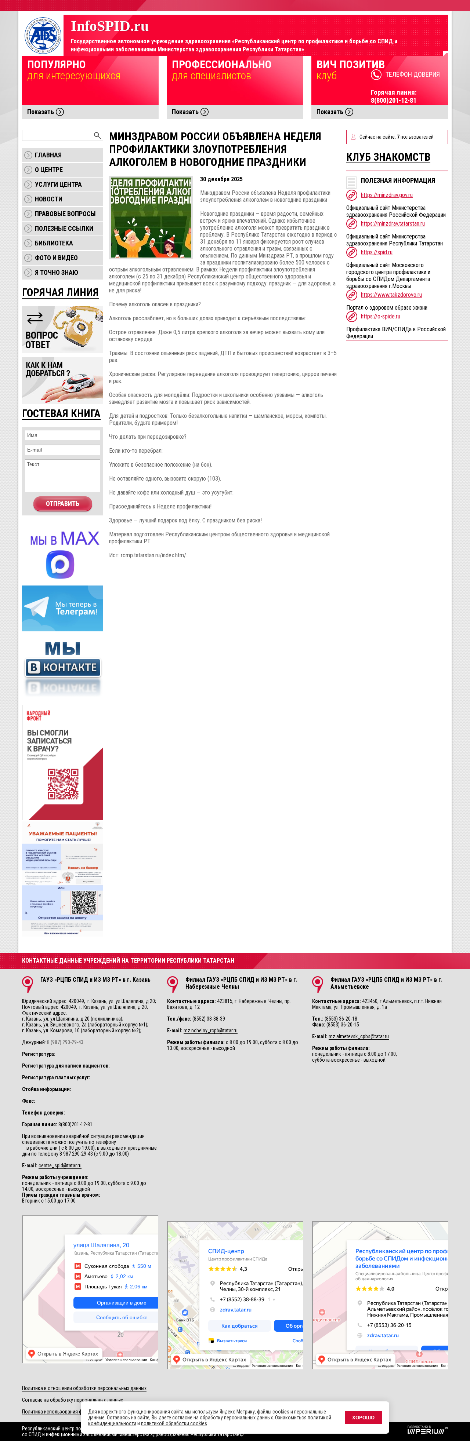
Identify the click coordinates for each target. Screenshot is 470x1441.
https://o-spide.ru (380, 316)
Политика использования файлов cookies (67, 1412)
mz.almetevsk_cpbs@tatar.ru (359, 1036)
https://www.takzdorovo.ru (391, 294)
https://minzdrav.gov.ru (387, 194)
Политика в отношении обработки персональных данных (84, 1388)
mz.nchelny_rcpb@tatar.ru (211, 1030)
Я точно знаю (56, 272)
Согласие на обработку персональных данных (72, 1400)
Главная (48, 155)
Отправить (62, 503)
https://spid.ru (377, 252)
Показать (40, 112)
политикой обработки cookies (174, 1423)
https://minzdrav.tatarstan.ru (393, 223)
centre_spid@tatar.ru (60, 1165)
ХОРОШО (363, 1417)
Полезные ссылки (64, 228)
